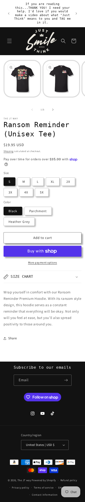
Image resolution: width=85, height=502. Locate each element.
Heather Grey (19, 222)
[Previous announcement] (9, 13)
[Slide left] (32, 109)
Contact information (44, 494)
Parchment (38, 211)
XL (53, 181)
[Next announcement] (76, 13)
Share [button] (12, 338)
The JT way (24, 480)
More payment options (42, 262)
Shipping (8, 151)
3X (10, 192)
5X (42, 192)
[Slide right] (53, 109)
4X (26, 192)
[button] (9, 41)
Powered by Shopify (44, 480)
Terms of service (44, 487)
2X (68, 181)
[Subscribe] (66, 380)
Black (12, 211)
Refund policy (68, 480)
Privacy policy (20, 487)
